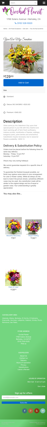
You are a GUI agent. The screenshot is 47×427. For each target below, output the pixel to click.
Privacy (23, 365)
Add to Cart (23, 83)
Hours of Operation (23, 363)
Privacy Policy (5, 424)
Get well (25, 28)
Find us (23, 344)
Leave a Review (23, 369)
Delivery (24, 360)
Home (5, 28)
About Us (23, 356)
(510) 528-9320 (24, 23)
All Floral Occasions (15, 28)
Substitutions (23, 367)
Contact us (24, 358)
